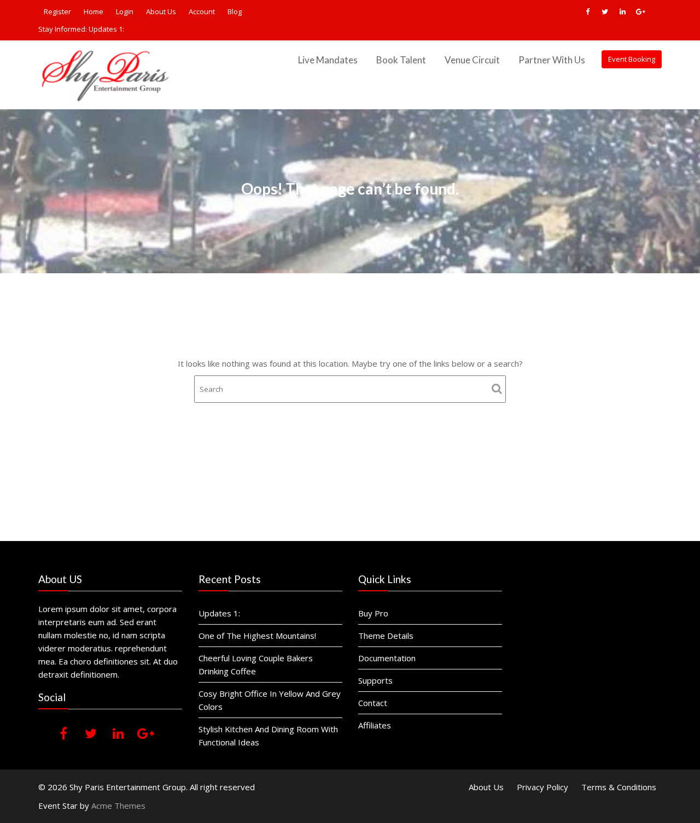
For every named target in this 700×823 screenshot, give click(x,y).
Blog (235, 11)
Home (93, 11)
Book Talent (401, 60)
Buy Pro (373, 613)
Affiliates (374, 725)
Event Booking (631, 59)
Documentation (387, 657)
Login (124, 11)
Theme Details (385, 635)
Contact (372, 702)
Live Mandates (328, 60)
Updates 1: (106, 29)
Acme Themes (118, 805)
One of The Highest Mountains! (257, 635)
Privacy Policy (542, 786)
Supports (375, 680)
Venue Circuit (472, 60)
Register (57, 11)
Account (202, 11)
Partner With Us (551, 60)
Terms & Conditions (618, 786)
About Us (161, 11)
